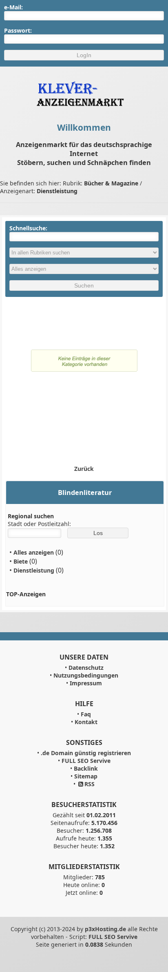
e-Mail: (13, 7)
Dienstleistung (33, 570)
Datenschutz (86, 667)
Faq (86, 714)
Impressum (86, 683)
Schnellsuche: (28, 228)
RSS (89, 784)
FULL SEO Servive (86, 761)
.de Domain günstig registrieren (86, 753)
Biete (20, 561)
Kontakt (86, 722)
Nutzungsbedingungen (85, 675)
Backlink (86, 768)
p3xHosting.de (105, 929)
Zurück (84, 469)
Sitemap (85, 776)
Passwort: (18, 30)
